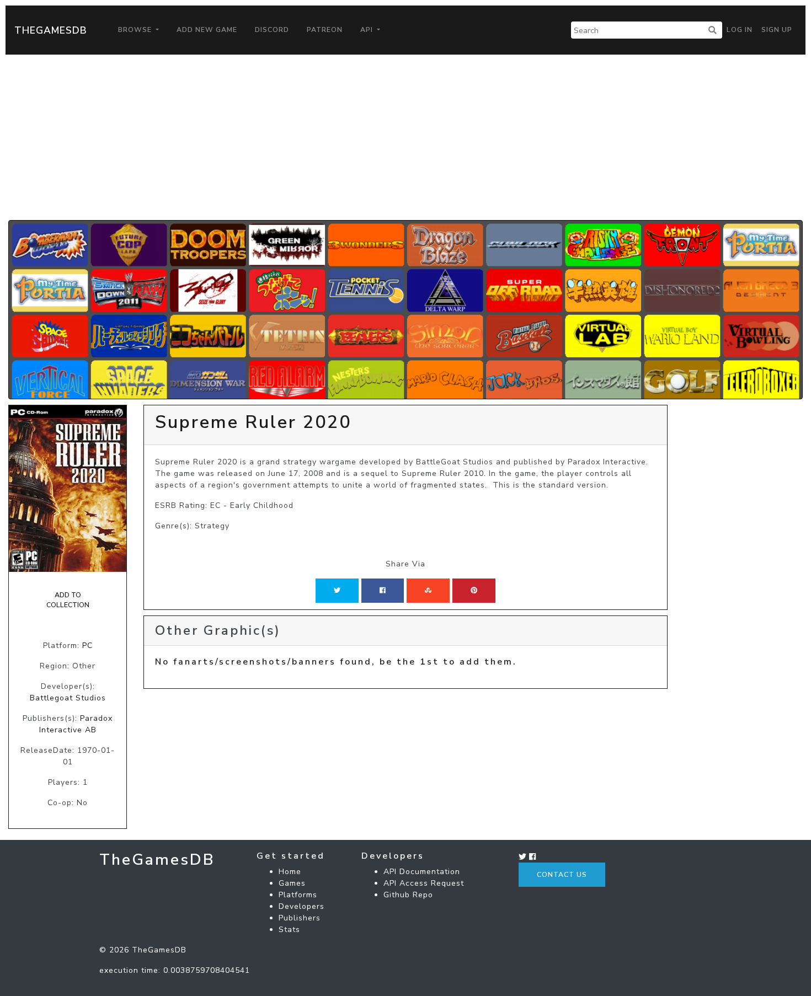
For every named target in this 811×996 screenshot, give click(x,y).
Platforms (298, 895)
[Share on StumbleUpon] (428, 591)
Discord (272, 29)
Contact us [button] (562, 874)
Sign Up (776, 29)
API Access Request (423, 883)
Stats (289, 929)
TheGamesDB (50, 30)
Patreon (325, 29)
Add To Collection (67, 600)
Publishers (300, 918)
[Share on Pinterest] (473, 591)
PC (87, 645)
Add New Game (207, 29)
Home (290, 871)
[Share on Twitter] (337, 591)
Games (292, 883)
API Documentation (421, 871)
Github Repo (408, 895)
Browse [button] (136, 29)
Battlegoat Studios (68, 698)
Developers (301, 906)
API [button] (367, 29)
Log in (740, 29)
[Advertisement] (405, 137)
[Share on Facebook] (382, 591)
